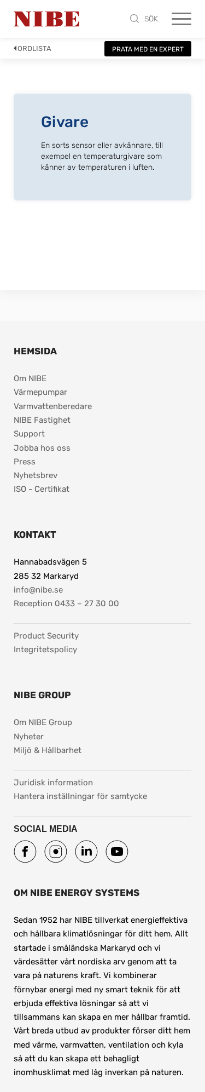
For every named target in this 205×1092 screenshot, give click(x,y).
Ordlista (34, 48)
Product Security (46, 636)
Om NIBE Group (43, 722)
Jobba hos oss (42, 448)
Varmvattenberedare (53, 406)
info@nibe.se (38, 590)
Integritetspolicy (45, 649)
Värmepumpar (40, 392)
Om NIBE (30, 378)
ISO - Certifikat (41, 489)
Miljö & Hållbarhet (47, 750)
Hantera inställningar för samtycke (80, 796)
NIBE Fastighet (42, 420)
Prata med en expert (148, 49)
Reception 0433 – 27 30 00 (66, 603)
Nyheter (29, 737)
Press (25, 462)
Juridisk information (53, 782)
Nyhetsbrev (35, 475)
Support (29, 434)
